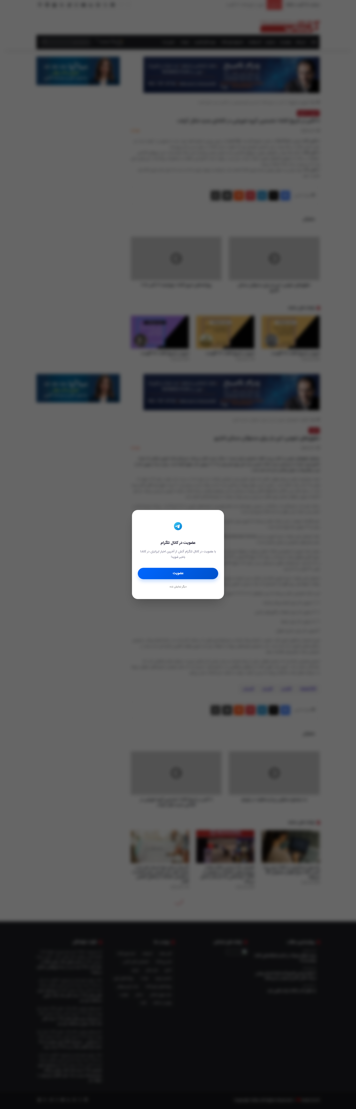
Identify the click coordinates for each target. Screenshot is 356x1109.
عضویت (178, 573)
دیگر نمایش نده (178, 587)
